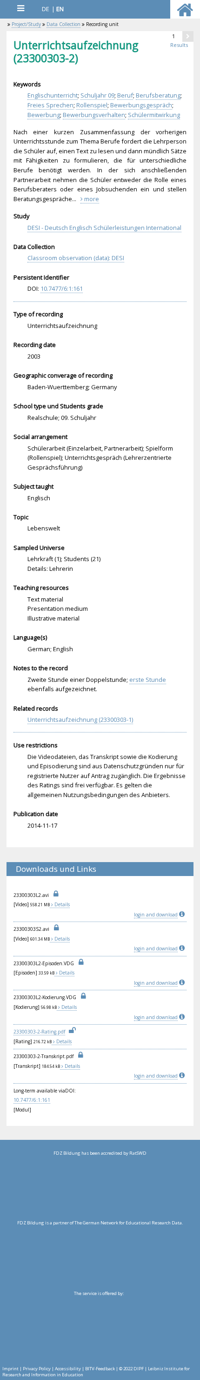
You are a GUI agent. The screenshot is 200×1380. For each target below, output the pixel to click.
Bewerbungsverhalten (94, 115)
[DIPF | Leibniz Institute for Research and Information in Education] (99, 1328)
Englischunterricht (52, 95)
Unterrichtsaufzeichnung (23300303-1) (80, 719)
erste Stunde (147, 679)
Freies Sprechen (50, 105)
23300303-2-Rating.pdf (39, 1031)
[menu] (20, 8)
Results (179, 44)
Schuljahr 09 (97, 95)
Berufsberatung (158, 95)
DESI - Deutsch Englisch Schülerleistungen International (104, 227)
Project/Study (26, 24)
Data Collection (63, 24)
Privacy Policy (37, 1369)
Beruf (125, 95)
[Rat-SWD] (100, 1188)
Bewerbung (43, 115)
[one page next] (187, 36)
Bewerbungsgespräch (141, 105)
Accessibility (68, 1369)
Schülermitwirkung (154, 115)
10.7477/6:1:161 (61, 288)
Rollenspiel (91, 105)
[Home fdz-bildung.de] (185, 14)
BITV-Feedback (100, 1369)
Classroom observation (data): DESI (75, 258)
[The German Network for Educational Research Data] (100, 1257)
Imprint (10, 1369)
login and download (156, 914)
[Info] (183, 914)
